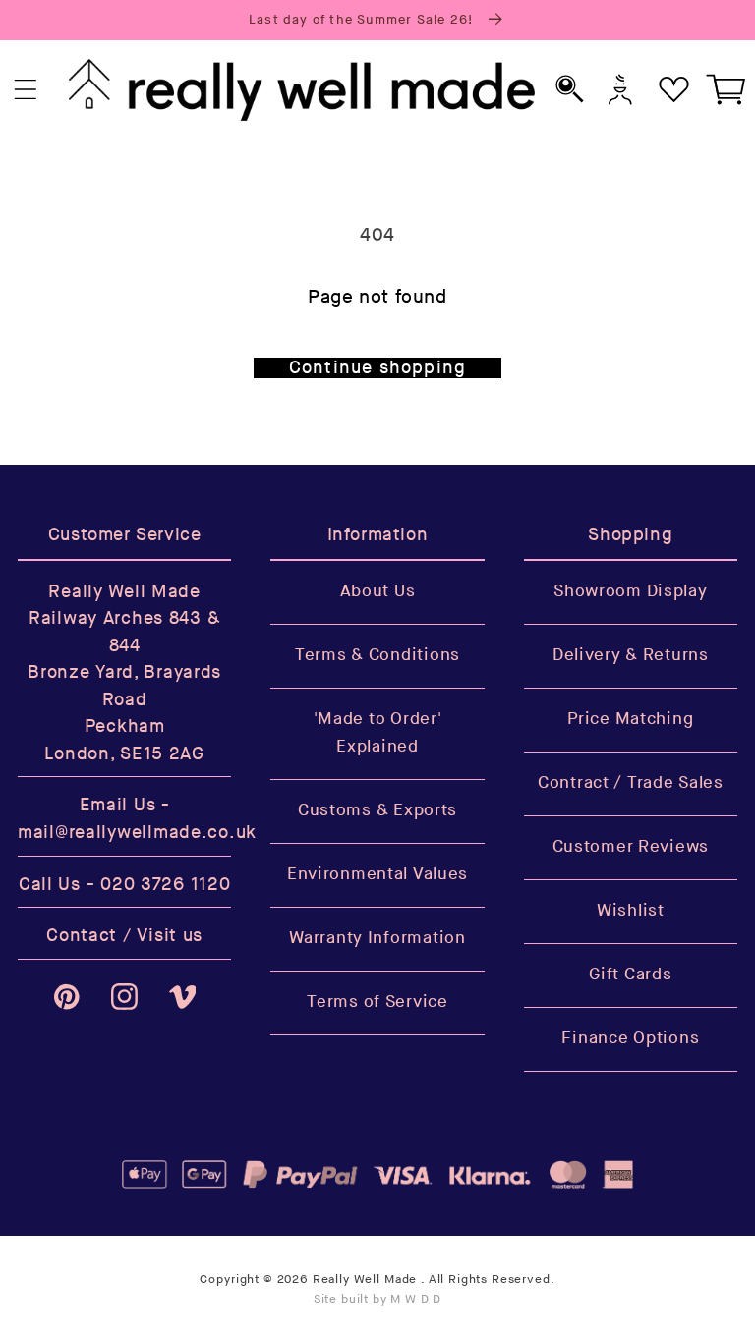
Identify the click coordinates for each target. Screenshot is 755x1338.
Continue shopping (377, 368)
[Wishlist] (674, 90)
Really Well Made (365, 1279)
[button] (26, 90)
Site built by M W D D (378, 1299)
